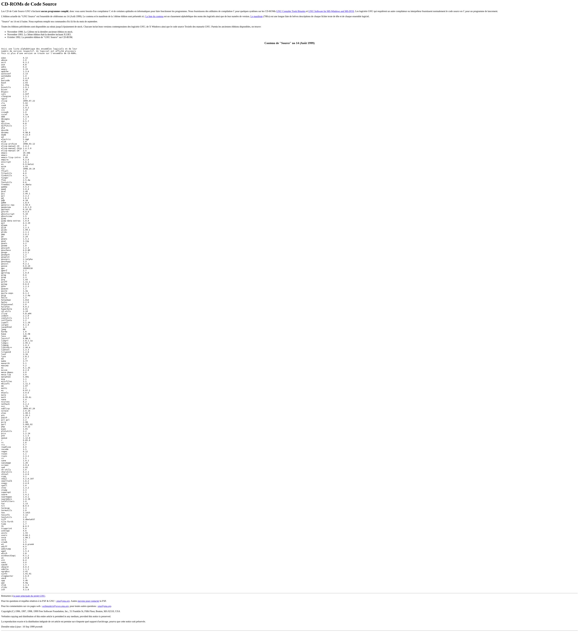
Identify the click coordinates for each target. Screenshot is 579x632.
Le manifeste (256, 16)
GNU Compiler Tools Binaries (290, 11)
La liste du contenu (154, 16)
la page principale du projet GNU (29, 596)
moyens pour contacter (88, 601)
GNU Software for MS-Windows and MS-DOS (331, 11)
